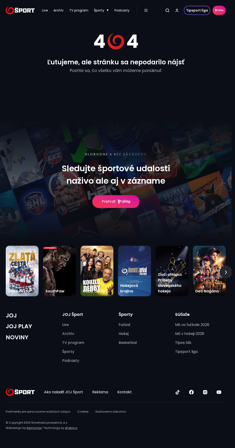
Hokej (124, 333)
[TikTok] (178, 392)
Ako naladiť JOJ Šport (63, 392)
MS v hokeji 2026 (189, 333)
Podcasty (122, 10)
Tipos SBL (183, 342)
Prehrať (108, 201)
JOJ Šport (72, 314)
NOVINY (17, 337)
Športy (99, 10)
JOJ (11, 315)
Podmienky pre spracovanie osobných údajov (38, 412)
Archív (58, 10)
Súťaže (182, 314)
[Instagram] (205, 392)
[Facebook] (191, 392)
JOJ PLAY (19, 326)
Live (45, 10)
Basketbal (128, 342)
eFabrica (71, 428)
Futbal (124, 324)
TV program (78, 10)
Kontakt (124, 392)
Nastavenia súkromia (110, 412)
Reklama (100, 392)
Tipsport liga (197, 10)
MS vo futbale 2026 (192, 324)
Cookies (83, 412)
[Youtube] (219, 392)
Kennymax (34, 428)
